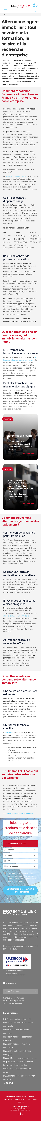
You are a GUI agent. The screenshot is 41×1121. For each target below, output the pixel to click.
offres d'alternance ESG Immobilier (16, 616)
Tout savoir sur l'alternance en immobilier (18, 814)
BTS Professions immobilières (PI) (17, 1019)
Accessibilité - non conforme (20, 1110)
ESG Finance (20, 1102)
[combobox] (5, 866)
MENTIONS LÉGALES (19, 1108)
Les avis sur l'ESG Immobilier (15, 1065)
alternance (8, 733)
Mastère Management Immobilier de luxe (20, 1058)
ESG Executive (19, 1099)
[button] (21, 1115)
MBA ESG (32, 1097)
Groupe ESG (8, 1099)
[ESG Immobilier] (21, 6)
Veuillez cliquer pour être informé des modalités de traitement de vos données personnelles (20, 900)
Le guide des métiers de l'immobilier (18, 1062)
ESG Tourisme (32, 1099)
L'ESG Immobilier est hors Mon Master (19, 1076)
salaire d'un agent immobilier (16, 176)
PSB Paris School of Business (16, 1097)
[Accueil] (19, 915)
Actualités (7, 1079)
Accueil (4, 14)
